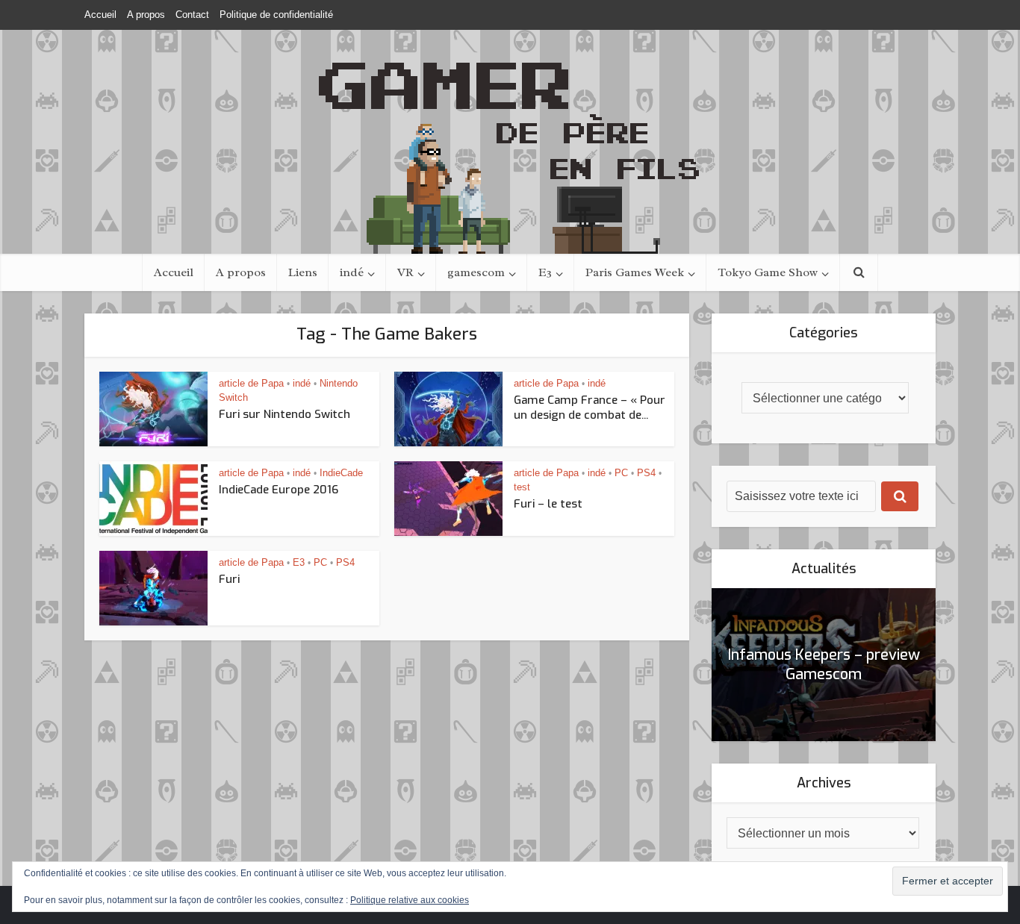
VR (405, 272)
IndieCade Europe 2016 (278, 489)
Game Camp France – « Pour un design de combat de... (589, 407)
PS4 (646, 472)
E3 (545, 272)
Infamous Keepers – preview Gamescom (824, 664)
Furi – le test (548, 503)
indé (352, 272)
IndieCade (341, 472)
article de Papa (251, 383)
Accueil (100, 14)
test (522, 487)
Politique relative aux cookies (409, 900)
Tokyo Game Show (768, 272)
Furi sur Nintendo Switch (284, 414)
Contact (192, 14)
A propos (146, 14)
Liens (302, 272)
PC (621, 472)
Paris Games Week (634, 272)
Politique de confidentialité (276, 14)
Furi (229, 579)
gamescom (476, 272)
